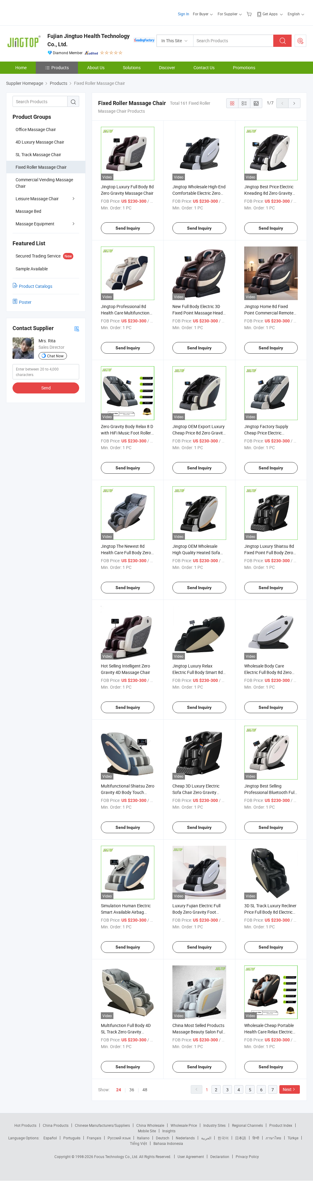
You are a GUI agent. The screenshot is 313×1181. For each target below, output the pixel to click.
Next (287, 1089)
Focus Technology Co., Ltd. (116, 1156)
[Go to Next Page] (294, 103)
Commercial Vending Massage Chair (44, 183)
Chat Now (55, 355)
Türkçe (293, 1137)
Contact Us (204, 67)
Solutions (132, 67)
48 (144, 1090)
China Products (55, 1125)
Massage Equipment (35, 224)
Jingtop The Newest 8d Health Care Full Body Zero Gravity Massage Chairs (126, 552)
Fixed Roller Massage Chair (41, 167)
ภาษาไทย (273, 1137)
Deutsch (162, 1137)
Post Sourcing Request (300, 41)
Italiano (143, 1137)
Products (60, 67)
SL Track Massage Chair (38, 154)
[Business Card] (76, 328)
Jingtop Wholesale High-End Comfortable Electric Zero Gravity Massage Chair (199, 193)
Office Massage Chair (36, 129)
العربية (206, 1137)
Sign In (183, 13)
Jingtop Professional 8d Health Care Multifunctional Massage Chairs (127, 312)
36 (131, 1090)
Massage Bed (28, 211)
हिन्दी (255, 1137)
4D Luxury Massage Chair (40, 142)
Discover (167, 67)
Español (50, 1137)
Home (21, 67)
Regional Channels (247, 1125)
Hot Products (25, 1125)
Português (71, 1137)
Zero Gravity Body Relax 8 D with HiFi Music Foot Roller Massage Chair (127, 432)
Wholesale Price (184, 1125)
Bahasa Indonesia (168, 1143)
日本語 (240, 1137)
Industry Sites (214, 1125)
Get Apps (270, 13)
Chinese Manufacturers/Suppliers (102, 1125)
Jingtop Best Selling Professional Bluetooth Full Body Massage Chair (269, 792)
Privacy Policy (247, 1156)
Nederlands (185, 1137)
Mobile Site (147, 1130)
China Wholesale (150, 1125)
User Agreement (191, 1156)
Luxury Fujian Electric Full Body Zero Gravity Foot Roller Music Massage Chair (198, 912)
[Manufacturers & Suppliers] (45, 12)
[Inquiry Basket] (250, 13)
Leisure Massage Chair (37, 198)
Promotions (244, 67)
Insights (168, 1130)
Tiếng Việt (138, 1143)
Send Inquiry (128, 228)
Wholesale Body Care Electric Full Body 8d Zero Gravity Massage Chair (268, 672)
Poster (25, 302)
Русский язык (119, 1137)
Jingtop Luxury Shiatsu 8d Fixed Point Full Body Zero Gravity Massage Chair (269, 552)
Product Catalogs (35, 286)
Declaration (219, 1156)
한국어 (223, 1137)
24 (118, 1089)
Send (46, 388)
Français (94, 1137)
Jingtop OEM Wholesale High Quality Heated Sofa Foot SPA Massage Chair (196, 552)
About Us (96, 67)
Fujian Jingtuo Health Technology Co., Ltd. (88, 40)
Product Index (280, 1125)
